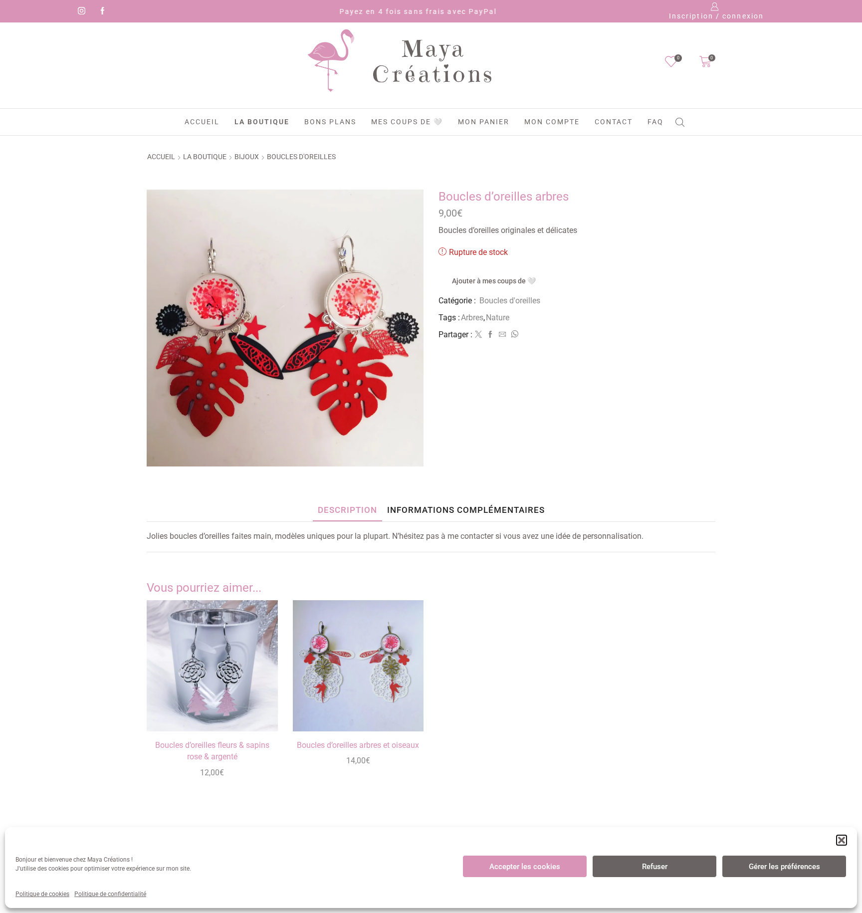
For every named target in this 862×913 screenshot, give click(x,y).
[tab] (347, 510)
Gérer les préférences (784, 866)
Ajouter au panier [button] (258, 688)
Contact (614, 122)
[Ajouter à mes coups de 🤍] (258, 710)
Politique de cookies (42, 894)
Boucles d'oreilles (301, 156)
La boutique (261, 122)
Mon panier (483, 122)
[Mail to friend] (502, 335)
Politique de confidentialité (110, 894)
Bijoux (246, 156)
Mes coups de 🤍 (407, 122)
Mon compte (552, 122)
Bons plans (330, 122)
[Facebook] (100, 11)
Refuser (654, 866)
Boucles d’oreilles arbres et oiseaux (358, 745)
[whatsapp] (513, 335)
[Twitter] (478, 335)
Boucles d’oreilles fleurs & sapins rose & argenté (212, 751)
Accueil (202, 122)
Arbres (472, 317)
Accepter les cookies (524, 866)
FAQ (655, 122)
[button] (842, 840)
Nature (497, 317)
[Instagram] (79, 11)
